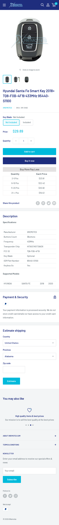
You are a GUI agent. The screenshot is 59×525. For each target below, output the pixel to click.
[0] (54, 5)
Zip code (7, 363)
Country (6, 336)
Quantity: (7, 141)
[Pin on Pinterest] (43, 203)
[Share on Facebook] (38, 203)
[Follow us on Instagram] (16, 496)
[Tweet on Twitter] (49, 203)
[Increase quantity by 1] (31, 141)
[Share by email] (54, 203)
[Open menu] (4, 5)
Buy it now (29, 160)
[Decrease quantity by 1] (16, 141)
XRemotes (7, 108)
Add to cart (29, 151)
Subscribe (12, 479)
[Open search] (42, 4)
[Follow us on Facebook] (5, 496)
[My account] (48, 4)
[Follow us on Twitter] (10, 496)
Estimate (11, 381)
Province (7, 350)
